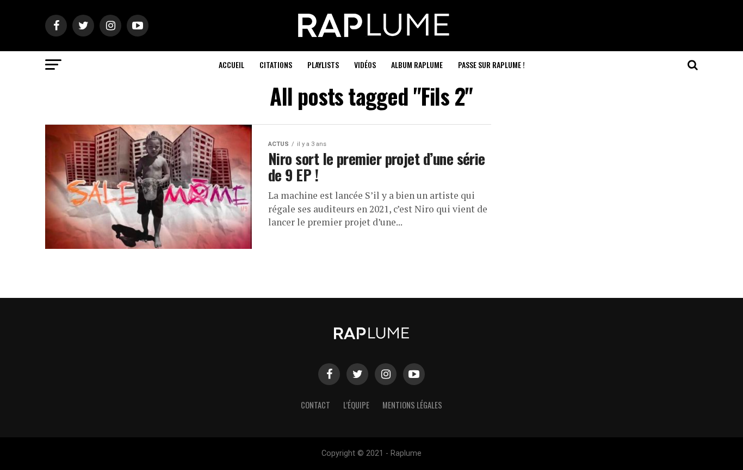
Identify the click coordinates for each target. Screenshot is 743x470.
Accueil (231, 64)
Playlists (323, 64)
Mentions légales (412, 405)
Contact (315, 405)
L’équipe (356, 405)
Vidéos (365, 64)
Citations (275, 64)
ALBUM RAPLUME (417, 64)
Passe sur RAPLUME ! (491, 64)
